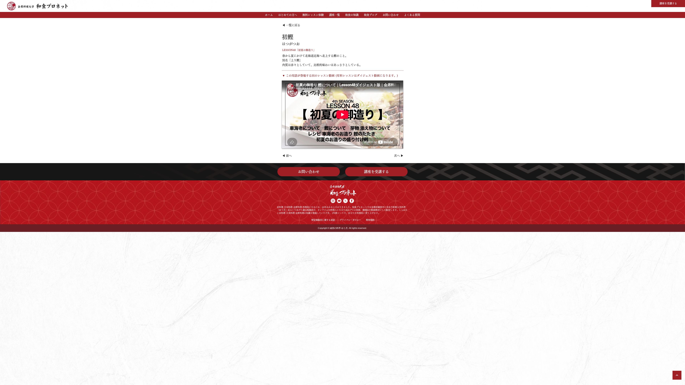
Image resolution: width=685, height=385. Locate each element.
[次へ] (677, 375)
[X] (345, 201)
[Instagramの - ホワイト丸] (333, 201)
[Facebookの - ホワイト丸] (351, 201)
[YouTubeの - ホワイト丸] (339, 201)
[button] (288, 14)
